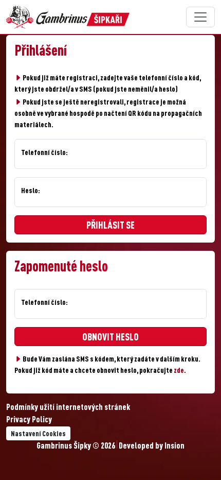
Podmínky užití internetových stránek (68, 408)
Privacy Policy (29, 420)
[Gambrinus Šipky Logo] (68, 17)
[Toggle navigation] (200, 17)
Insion (174, 446)
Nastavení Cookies (38, 434)
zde (179, 370)
